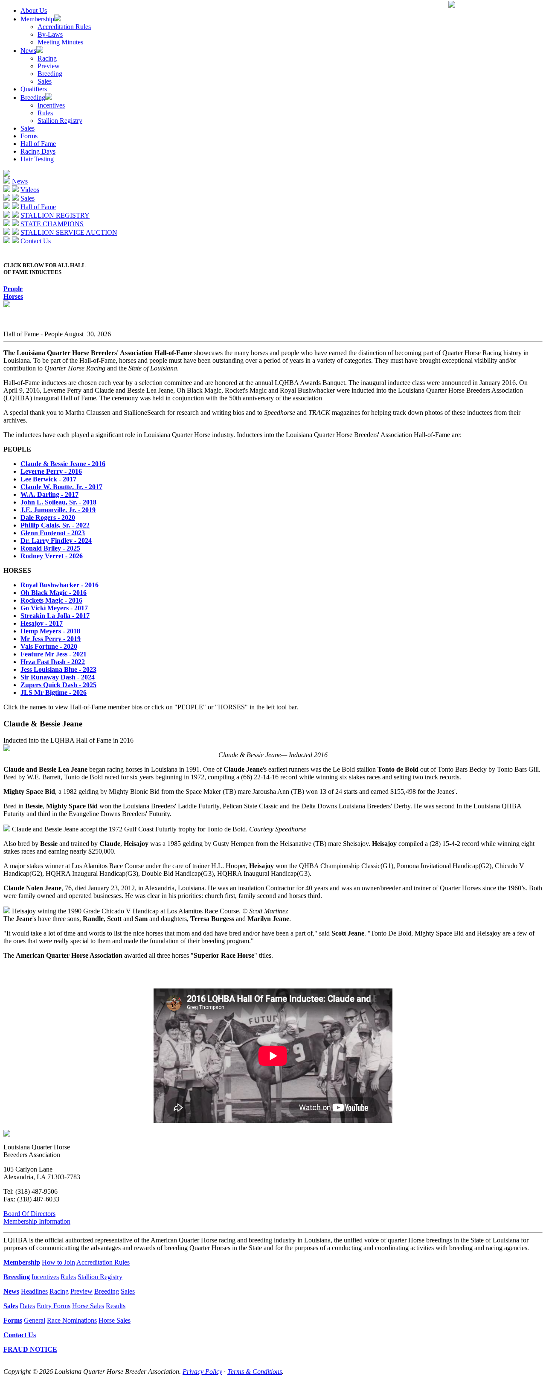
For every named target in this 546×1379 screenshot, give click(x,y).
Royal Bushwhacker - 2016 (59, 585)
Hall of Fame (38, 143)
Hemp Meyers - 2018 (50, 631)
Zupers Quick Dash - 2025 (58, 684)
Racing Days (37, 151)
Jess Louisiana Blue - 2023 (58, 669)
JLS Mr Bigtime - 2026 (53, 692)
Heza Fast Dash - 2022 (52, 661)
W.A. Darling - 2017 (49, 494)
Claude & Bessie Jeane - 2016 (62, 463)
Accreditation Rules (64, 26)
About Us (33, 10)
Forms (29, 136)
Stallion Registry (60, 120)
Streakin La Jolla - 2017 (55, 615)
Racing (47, 58)
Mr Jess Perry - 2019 (50, 638)
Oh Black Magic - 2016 (53, 592)
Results (115, 1305)
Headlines (34, 1291)
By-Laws (50, 34)
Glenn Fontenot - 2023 (52, 532)
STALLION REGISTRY (55, 215)
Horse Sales (88, 1305)
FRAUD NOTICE (30, 1349)
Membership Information (36, 1221)
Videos (29, 189)
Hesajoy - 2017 (41, 623)
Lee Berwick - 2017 (48, 479)
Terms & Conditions (254, 1371)
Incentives (51, 105)
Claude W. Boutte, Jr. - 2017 (61, 486)
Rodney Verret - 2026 (51, 556)
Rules (45, 113)
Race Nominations (72, 1320)
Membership (37, 19)
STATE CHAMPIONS (52, 223)
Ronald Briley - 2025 (50, 548)
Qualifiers (33, 89)
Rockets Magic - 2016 (51, 600)
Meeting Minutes (60, 42)
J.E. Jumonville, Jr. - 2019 (58, 509)
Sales (45, 81)
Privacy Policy (202, 1371)
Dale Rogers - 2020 (47, 517)
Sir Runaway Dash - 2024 (57, 677)
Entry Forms (53, 1305)
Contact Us (35, 241)
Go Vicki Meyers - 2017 (54, 608)
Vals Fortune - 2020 (48, 646)
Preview (49, 66)
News (28, 50)
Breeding (50, 73)
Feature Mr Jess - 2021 (53, 654)
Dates (27, 1305)
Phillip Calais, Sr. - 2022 (55, 525)
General (34, 1320)
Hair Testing (37, 159)
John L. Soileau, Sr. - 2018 (58, 502)
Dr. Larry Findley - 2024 (56, 540)
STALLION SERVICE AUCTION (68, 232)
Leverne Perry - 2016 (51, 471)
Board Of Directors (29, 1213)
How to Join (58, 1262)
